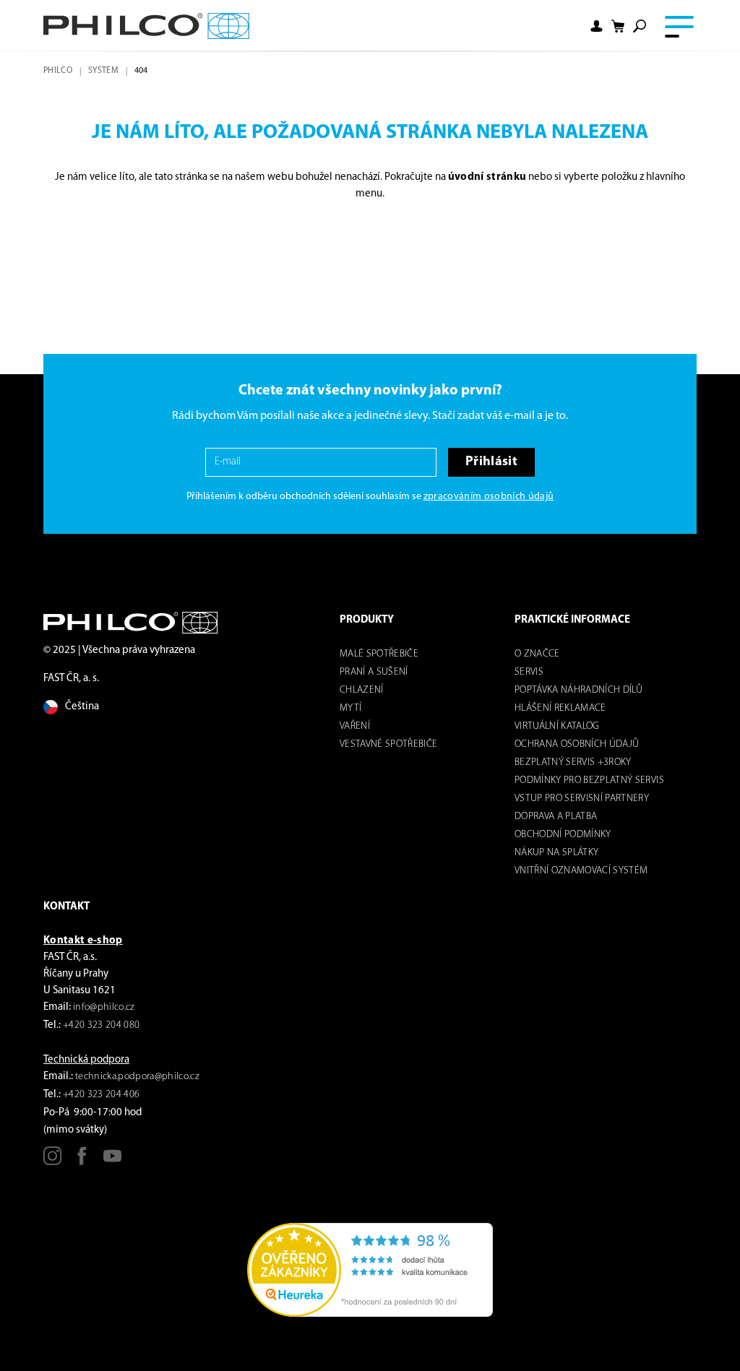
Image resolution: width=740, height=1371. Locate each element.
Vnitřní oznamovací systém (581, 870)
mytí (350, 708)
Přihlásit (491, 462)
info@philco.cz (104, 1007)
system (103, 70)
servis (529, 672)
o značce (537, 654)
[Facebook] (82, 1161)
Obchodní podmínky (563, 834)
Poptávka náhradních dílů (578, 690)
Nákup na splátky (556, 852)
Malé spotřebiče (379, 654)
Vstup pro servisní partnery (582, 798)
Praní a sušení (374, 672)
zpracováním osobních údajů (488, 496)
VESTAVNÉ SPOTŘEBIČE (388, 744)
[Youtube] (112, 1161)
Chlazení (362, 690)
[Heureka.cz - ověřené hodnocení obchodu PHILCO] (370, 1270)
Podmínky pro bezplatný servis (589, 780)
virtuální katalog (557, 726)
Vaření (355, 726)
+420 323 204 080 (101, 1025)
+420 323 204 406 (101, 1094)
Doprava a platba (556, 816)
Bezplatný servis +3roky (573, 762)
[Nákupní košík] (618, 26)
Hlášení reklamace (560, 708)
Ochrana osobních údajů (577, 744)
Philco (57, 70)
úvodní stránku (487, 177)
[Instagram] (52, 1161)
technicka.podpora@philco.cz (137, 1076)
